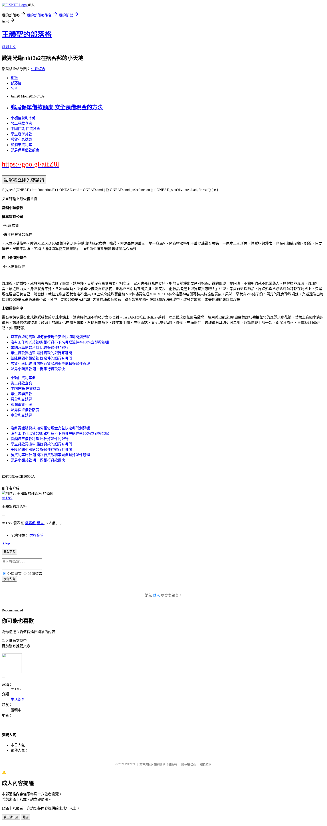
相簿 (14, 78)
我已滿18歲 (11, 817)
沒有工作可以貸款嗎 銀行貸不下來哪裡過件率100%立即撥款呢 (60, 342)
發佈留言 (9, 579)
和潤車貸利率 (21, 145)
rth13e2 (7, 498)
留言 (40, 523)
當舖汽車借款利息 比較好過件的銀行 (40, 347)
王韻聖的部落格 (27, 34)
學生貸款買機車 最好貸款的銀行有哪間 (41, 353)
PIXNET (130, 764)
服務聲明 (206, 764)
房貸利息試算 (21, 139)
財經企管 (36, 535)
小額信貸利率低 (23, 118)
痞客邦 (30, 523)
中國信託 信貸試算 (25, 129)
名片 (14, 88)
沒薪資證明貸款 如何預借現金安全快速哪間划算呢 (50, 337)
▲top (6, 543)
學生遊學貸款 (21, 134)
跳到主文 (9, 47)
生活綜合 (38, 69)
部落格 (16, 83)
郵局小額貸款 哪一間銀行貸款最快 (38, 369)
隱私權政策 (188, 764)
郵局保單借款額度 (25, 150)
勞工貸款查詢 (21, 123)
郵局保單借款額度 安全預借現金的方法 (57, 107)
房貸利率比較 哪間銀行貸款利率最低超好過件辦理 (50, 363)
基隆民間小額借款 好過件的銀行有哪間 (41, 358)
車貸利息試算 (21, 415)
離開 (25, 817)
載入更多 (9, 552)
